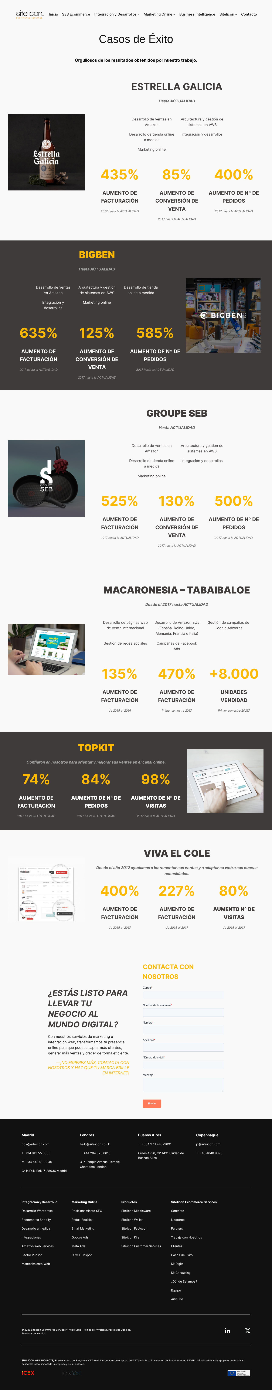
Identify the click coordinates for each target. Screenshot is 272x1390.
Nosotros (178, 1219)
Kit (173, 1264)
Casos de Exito (182, 1255)
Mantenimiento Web (36, 1264)
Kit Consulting (181, 1272)
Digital (179, 1264)
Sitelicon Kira (130, 1237)
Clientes (176, 1246)
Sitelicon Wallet (132, 1219)
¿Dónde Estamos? (184, 1281)
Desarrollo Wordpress (37, 1211)
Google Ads (80, 1237)
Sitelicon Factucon (134, 1228)
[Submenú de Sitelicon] (236, 14)
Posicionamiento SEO (87, 1211)
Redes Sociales (82, 1219)
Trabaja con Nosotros (186, 1237)
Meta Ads (78, 1246)
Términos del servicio (34, 1333)
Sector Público (32, 1255)
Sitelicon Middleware (136, 1211)
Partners (177, 1228)
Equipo (176, 1290)
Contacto (177, 1211)
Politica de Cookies (119, 1329)
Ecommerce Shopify (36, 1219)
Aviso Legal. (75, 1329)
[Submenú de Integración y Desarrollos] (138, 14)
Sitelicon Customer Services (141, 1246)
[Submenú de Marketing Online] (174, 14)
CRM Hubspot (82, 1255)
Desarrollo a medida (36, 1228)
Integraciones (31, 1237)
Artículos (177, 1299)
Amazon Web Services (38, 1246)
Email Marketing (83, 1228)
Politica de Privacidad (95, 1329)
